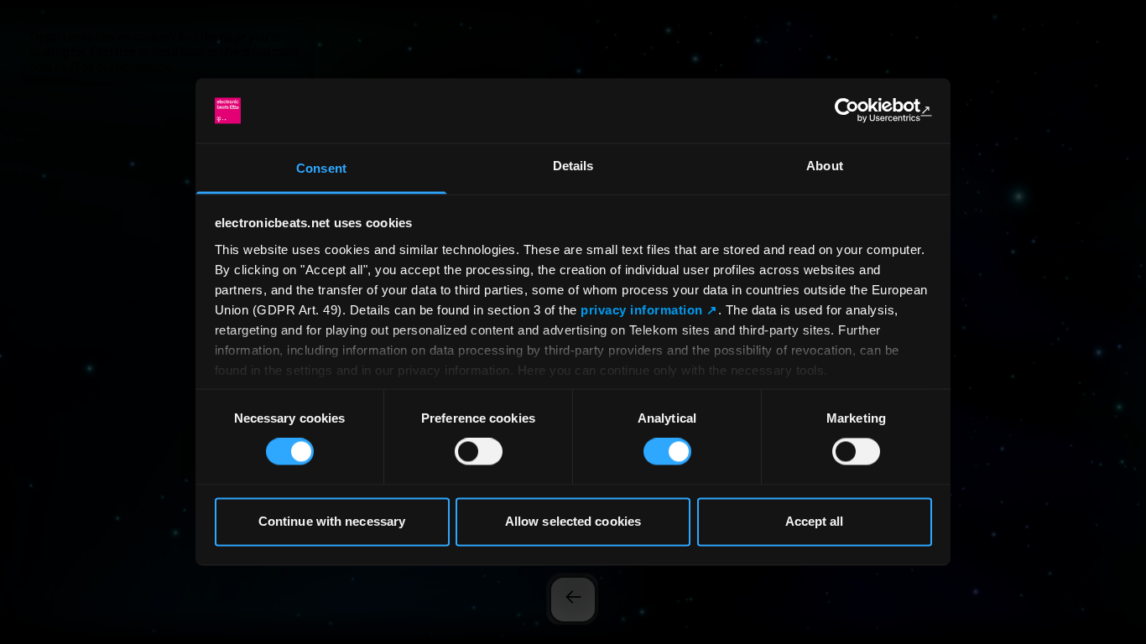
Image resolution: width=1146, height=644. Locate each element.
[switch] (479, 452)
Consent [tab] (321, 168)
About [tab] (824, 165)
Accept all (814, 521)
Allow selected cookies (573, 521)
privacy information (642, 310)
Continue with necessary (331, 521)
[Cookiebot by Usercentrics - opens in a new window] (858, 110)
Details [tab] (573, 165)
